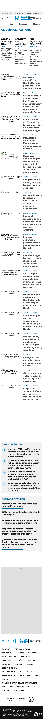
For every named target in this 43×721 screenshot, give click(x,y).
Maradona (26, 355)
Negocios (6, 660)
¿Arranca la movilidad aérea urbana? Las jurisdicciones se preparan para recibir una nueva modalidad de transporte (20, 543)
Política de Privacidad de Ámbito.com (19, 683)
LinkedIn (19, 641)
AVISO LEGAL (7, 687)
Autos (29, 672)
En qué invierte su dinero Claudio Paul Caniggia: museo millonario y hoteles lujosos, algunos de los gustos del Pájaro (32, 103)
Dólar (11, 24)
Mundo (18, 664)
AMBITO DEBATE (33, 699)
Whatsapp (30, 641)
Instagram (13, 641)
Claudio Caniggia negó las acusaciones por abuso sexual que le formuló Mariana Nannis (32, 322)
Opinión (18, 660)
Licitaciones (18, 690)
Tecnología (24, 675)
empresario (27, 192)
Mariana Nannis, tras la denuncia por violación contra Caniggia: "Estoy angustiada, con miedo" (32, 343)
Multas (5, 690)
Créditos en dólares (33, 13)
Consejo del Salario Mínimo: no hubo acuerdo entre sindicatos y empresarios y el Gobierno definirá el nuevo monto (24, 464)
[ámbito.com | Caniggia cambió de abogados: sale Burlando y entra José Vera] (11, 181)
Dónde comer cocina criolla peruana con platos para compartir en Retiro (20, 521)
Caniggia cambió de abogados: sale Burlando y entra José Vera (32, 183)
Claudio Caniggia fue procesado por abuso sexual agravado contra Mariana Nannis (32, 261)
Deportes (30, 664)
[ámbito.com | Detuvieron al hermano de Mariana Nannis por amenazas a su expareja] (11, 139)
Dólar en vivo (19, 13)
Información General (12, 672)
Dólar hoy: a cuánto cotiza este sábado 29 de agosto (21, 513)
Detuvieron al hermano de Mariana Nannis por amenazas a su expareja (32, 143)
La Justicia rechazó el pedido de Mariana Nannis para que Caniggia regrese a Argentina (32, 223)
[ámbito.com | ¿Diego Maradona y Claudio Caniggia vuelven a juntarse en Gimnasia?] (11, 375)
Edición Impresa (9, 668)
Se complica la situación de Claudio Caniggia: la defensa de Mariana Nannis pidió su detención (36, 58)
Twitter (3, 641)
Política (32, 653)
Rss (36, 675)
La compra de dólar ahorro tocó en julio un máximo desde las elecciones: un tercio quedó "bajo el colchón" (24, 487)
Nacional (6, 664)
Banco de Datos (9, 657)
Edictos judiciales (26, 687)
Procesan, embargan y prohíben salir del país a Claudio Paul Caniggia (32, 242)
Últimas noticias (22, 649)
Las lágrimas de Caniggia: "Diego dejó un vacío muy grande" (32, 361)
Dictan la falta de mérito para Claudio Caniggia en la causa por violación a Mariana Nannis (32, 301)
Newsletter (35, 641)
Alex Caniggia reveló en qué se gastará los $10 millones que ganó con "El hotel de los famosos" (32, 280)
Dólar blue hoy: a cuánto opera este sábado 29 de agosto (19, 505)
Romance (3, 46)
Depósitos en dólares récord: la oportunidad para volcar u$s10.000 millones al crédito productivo (19, 531)
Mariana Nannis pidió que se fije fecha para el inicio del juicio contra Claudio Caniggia (32, 125)
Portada (6, 649)
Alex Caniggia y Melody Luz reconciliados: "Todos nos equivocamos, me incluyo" (7, 54)
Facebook (8, 641)
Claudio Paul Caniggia (19, 47)
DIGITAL (10, 699)
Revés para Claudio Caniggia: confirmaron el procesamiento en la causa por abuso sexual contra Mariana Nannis (32, 164)
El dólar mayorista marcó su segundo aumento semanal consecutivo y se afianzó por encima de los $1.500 (22, 475)
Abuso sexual (27, 252)
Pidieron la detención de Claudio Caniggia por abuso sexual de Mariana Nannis (32, 83)
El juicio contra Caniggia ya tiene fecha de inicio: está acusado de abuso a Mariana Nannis (21, 57)
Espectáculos (8, 675)
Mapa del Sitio (8, 679)
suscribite (32, 18)
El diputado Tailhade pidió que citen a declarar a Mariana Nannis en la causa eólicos (32, 394)
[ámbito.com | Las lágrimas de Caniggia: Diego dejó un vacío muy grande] (11, 359)
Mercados (26, 657)
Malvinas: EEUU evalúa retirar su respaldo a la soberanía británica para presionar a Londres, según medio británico (24, 453)
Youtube (25, 641)
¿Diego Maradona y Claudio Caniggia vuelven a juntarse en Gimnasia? (32, 377)
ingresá (38, 18)
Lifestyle (31, 660)
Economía (23, 24)
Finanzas (36, 24)
